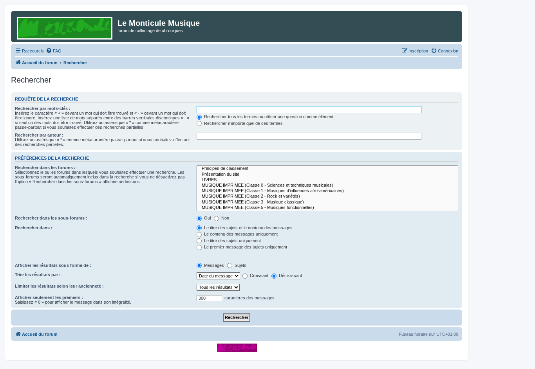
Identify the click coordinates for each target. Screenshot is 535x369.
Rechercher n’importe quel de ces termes (243, 123)
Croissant (258, 275)
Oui (207, 218)
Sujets (239, 265)
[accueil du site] (236, 348)
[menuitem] (53, 51)
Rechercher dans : (33, 227)
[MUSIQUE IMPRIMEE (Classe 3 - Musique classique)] (327, 202)
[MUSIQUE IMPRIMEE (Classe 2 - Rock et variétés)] (327, 196)
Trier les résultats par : (38, 274)
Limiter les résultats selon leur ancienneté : (59, 286)
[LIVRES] (327, 180)
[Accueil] (65, 26)
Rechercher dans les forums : (45, 167)
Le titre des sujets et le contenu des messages (248, 227)
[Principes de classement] (327, 168)
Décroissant (290, 275)
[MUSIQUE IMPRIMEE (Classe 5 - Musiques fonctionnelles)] (327, 208)
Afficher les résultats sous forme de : (53, 265)
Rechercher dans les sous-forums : (51, 218)
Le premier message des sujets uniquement (245, 247)
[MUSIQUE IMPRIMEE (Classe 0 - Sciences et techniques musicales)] (327, 185)
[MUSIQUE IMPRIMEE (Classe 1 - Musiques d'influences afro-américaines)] (327, 191)
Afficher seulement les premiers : (49, 297)
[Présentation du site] (327, 174)
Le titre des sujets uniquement (232, 240)
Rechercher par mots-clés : (42, 108)
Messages (213, 265)
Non (224, 218)
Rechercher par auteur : (39, 135)
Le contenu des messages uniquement (240, 234)
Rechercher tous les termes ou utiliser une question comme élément (268, 116)
